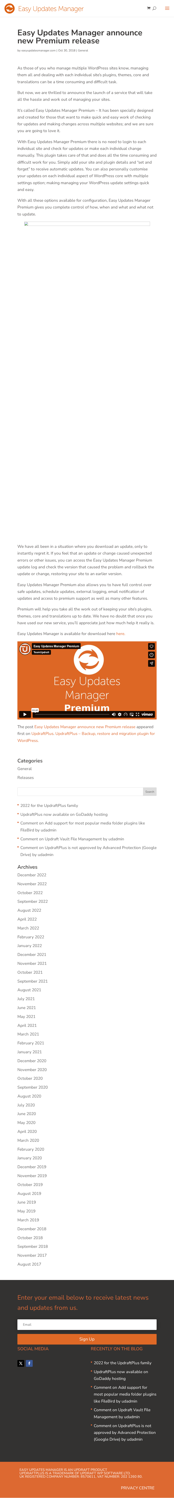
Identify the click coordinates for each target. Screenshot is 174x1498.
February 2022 (30, 937)
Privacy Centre (137, 1488)
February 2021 (30, 1043)
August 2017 (29, 1264)
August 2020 (29, 1096)
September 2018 (32, 1246)
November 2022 (32, 884)
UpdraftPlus (42, 733)
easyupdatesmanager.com (38, 50)
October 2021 (30, 972)
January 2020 (29, 1158)
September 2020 (32, 1087)
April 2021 (27, 1025)
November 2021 (32, 963)
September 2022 (32, 901)
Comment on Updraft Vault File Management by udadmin (72, 839)
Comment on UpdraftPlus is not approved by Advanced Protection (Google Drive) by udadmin (125, 1432)
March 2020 (28, 1140)
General (83, 50)
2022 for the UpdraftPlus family (49, 805)
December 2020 (31, 1061)
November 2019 (32, 1176)
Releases (25, 777)
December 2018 (31, 1229)
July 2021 (26, 999)
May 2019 (26, 1211)
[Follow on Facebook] (29, 1363)
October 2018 (30, 1238)
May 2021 (26, 1016)
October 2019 (30, 1184)
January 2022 (29, 946)
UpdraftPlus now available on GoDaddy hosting (64, 814)
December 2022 (31, 875)
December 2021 (31, 954)
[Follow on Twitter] (20, 1363)
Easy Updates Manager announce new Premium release (84, 727)
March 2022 (28, 928)
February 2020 (30, 1149)
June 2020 (26, 1114)
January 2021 (29, 1052)
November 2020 (32, 1070)
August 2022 (29, 910)
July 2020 (26, 1105)
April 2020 (27, 1131)
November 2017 (32, 1255)
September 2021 (32, 981)
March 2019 (28, 1220)
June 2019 (26, 1202)
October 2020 (30, 1078)
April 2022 (27, 919)
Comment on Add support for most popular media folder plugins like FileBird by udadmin (125, 1394)
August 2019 (29, 1193)
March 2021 (28, 1034)
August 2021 (29, 990)
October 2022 (30, 893)
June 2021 (26, 1008)
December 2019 (31, 1167)
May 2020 (26, 1122)
